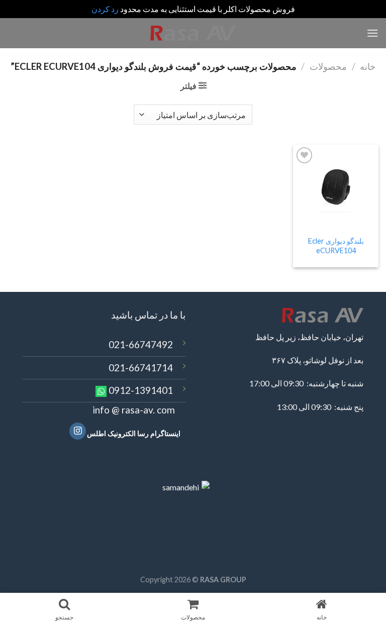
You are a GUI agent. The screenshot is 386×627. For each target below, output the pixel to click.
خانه (367, 66)
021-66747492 (141, 344)
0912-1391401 (141, 390)
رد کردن (105, 9)
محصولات (328, 66)
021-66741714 (141, 367)
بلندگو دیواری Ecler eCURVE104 (336, 246)
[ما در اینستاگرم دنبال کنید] (77, 431)
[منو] (372, 33)
